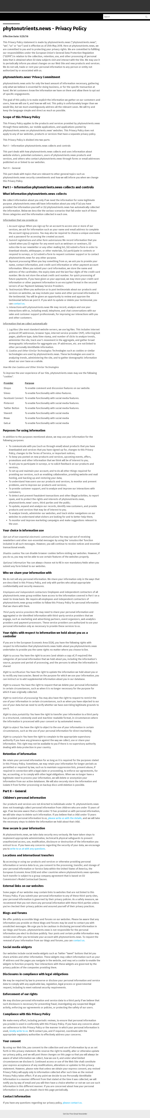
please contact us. (72, 1102)
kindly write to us (18, 1031)
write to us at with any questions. (28, 848)
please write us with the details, (65, 818)
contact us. (19, 303)
